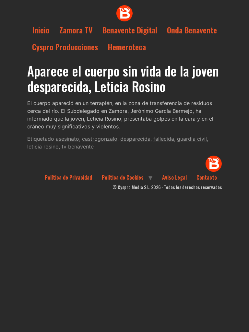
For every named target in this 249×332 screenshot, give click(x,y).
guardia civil (192, 139)
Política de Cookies (123, 177)
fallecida (163, 139)
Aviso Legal (174, 177)
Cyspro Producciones (65, 47)
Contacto (206, 177)
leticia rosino (43, 146)
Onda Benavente (192, 30)
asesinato (67, 139)
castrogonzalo (99, 139)
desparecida (135, 139)
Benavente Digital (129, 30)
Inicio (41, 30)
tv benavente (78, 146)
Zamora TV (76, 30)
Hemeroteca (127, 47)
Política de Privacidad (68, 177)
